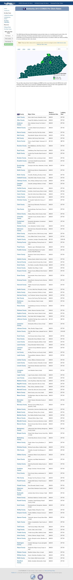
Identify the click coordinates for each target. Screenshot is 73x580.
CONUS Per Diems (8, 15)
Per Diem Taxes (7, 29)
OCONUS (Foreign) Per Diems (41, 3)
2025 (19, 49)
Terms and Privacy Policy (50, 570)
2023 (29, 49)
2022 (34, 49)
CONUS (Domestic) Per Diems (26, 3)
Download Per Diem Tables (57, 3)
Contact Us (6, 10)
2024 (24, 49)
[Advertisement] (42, 23)
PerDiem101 (13, 572)
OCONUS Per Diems (7, 18)
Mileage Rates (7, 27)
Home (5, 8)
